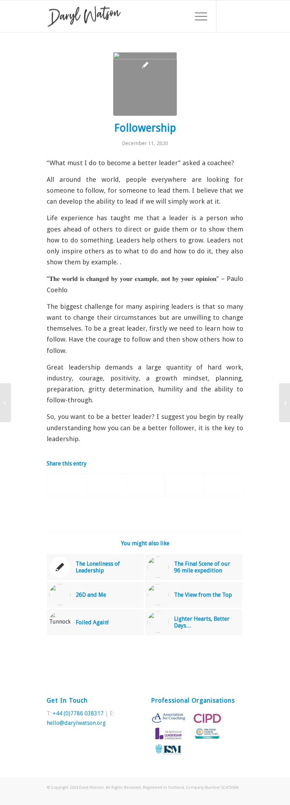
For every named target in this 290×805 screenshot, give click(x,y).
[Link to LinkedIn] (238, 16)
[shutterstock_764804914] (145, 84)
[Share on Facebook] (66, 484)
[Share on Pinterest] (145, 484)
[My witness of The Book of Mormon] (284, 402)
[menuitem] (197, 16)
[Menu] (197, 16)
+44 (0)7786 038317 (78, 713)
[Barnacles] (5, 402)
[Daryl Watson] (84, 16)
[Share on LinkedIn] (184, 484)
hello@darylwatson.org (76, 723)
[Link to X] (227, 16)
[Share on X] (106, 484)
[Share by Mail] (223, 484)
